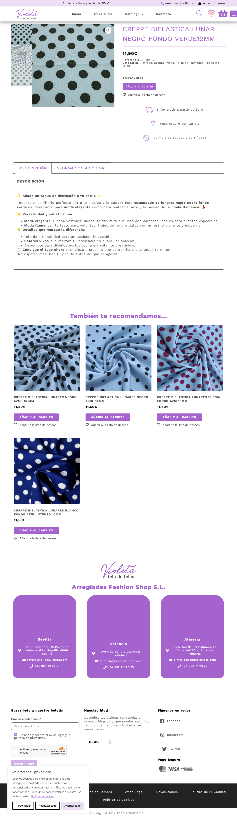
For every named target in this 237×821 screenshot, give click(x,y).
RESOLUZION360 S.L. (132, 813)
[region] (48, 790)
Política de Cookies (118, 799)
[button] (108, 30)
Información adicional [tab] (81, 168)
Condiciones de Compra (93, 792)
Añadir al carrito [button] (36, 417)
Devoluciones (167, 792)
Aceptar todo (72, 805)
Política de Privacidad (208, 792)
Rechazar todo (47, 805)
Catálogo (132, 14)
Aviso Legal (134, 792)
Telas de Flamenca (189, 62)
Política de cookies (42, 796)
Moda (170, 62)
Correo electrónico (25, 719)
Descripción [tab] (33, 168)
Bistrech (146, 62)
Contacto (163, 14)
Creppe (159, 62)
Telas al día (103, 14)
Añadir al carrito (139, 86)
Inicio (76, 14)
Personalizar (23, 805)
